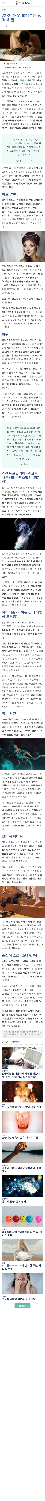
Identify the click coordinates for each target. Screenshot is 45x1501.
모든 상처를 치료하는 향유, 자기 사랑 (22, 1107)
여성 (20, 789)
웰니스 (4, 1104)
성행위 (21, 80)
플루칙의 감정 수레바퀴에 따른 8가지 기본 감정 (22, 1233)
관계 (27, 495)
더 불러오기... (22, 1306)
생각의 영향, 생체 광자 (14, 1201)
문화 (3, 1263)
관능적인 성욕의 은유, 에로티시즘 (20, 1137)
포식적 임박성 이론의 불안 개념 (19, 1299)
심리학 (4, 10)
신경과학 (5, 1071)
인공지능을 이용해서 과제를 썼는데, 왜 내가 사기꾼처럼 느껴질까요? (21, 1075)
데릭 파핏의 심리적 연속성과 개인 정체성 (21, 1169)
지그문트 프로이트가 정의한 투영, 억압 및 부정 (21, 1267)
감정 (3, 1229)
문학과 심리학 (6, 1165)
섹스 (3, 1135)
